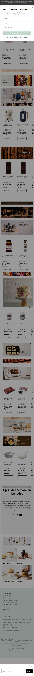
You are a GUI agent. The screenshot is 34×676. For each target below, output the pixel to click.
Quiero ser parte (17, 33)
